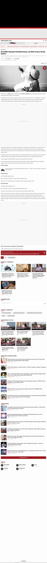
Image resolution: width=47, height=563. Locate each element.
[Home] (6, 40)
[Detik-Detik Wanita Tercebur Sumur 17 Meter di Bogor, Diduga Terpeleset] (4, 368)
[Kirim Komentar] (45, 304)
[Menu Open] (46, 40)
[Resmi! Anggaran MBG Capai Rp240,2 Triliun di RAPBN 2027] (8, 342)
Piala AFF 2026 (41, 46)
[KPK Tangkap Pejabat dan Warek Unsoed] (23, 326)
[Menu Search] (44, 40)
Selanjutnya (11, 257)
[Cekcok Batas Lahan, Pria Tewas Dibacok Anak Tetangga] (23, 342)
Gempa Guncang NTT (34, 46)
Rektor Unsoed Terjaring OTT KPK (14, 46)
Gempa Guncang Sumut (25, 46)
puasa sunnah (25, 93)
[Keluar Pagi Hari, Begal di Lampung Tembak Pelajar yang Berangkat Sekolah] (39, 326)
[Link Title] (1, 49)
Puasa (9, 93)
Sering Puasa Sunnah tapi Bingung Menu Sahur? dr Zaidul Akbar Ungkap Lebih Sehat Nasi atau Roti (25, 169)
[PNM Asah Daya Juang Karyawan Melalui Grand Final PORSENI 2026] (4, 389)
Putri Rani (17, 58)
